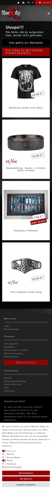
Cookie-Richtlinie (12, 384)
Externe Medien (14, 457)
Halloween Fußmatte (26, 230)
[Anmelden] (19, 2)
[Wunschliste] (33, 2)
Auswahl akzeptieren (26, 484)
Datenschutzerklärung (15, 381)
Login (7, 326)
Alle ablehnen (26, 478)
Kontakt (8, 378)
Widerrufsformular (26, 362)
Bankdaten (9, 347)
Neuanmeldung (11, 329)
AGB (6, 387)
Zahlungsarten (11, 343)
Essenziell (11, 451)
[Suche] (28, 2)
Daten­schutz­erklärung (19, 442)
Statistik (10, 454)
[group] (26, 143)
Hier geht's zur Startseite (26, 42)
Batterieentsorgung (13, 353)
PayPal (10, 460)
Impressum (9, 390)
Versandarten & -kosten (16, 350)
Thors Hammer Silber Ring (26, 292)
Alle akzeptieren (26, 473)
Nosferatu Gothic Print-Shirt (26, 107)
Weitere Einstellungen (12, 467)
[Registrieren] (23, 2)
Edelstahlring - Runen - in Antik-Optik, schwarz (25, 169)
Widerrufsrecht (11, 356)
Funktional (11, 464)
